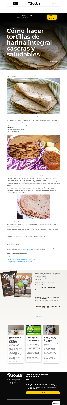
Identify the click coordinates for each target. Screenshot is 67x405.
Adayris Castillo (48, 343)
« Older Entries (38, 316)
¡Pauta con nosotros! (51, 17)
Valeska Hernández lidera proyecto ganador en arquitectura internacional (46, 288)
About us (33, 10)
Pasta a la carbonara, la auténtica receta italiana (20, 261)
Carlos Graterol (13, 344)
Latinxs (51, 290)
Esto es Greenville (53, 300)
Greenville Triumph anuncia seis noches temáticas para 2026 (47, 297)
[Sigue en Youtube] (56, 3)
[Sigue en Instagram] (53, 3)
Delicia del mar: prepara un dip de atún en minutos (21, 259)
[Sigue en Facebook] (50, 3)
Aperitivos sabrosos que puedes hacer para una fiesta (22, 263)
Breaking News (30, 61)
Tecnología (44, 309)
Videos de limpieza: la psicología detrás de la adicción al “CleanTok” (47, 307)
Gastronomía (38, 61)
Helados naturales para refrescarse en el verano (36, 116)
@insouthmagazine (28, 249)
